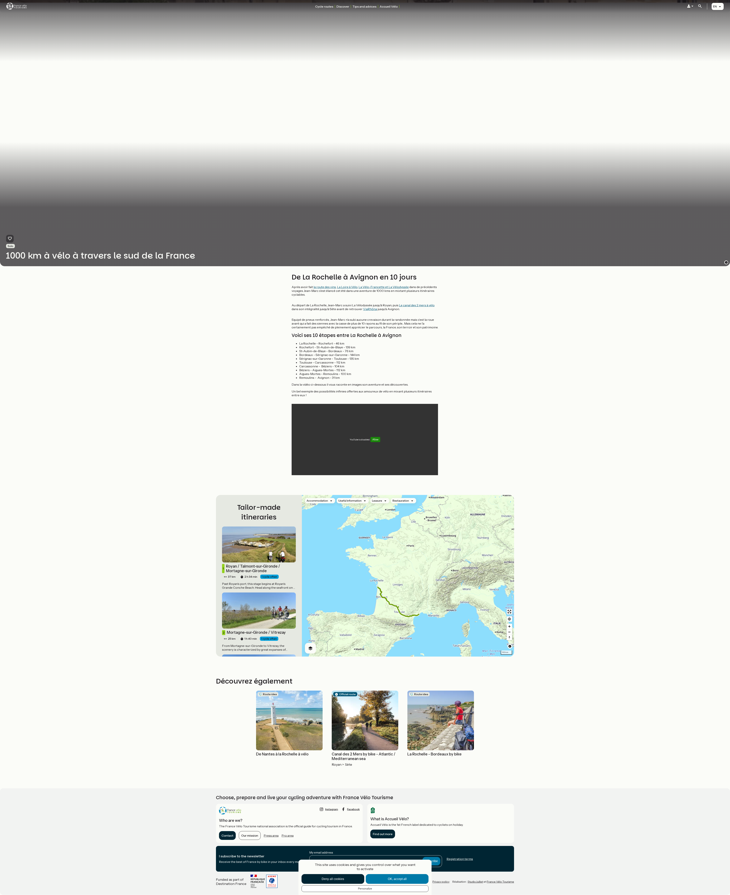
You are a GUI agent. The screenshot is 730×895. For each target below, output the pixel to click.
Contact (227, 835)
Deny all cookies (333, 879)
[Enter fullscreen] (509, 611)
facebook (353, 809)
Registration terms (460, 859)
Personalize (365, 888)
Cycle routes (324, 6)
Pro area (288, 835)
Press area (271, 835)
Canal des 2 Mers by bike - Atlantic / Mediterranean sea (363, 756)
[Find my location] (509, 619)
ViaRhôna (370, 309)
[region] (408, 576)
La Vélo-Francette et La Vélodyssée (384, 287)
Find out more (383, 834)
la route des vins (324, 287)
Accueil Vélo (389, 6)
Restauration (401, 500)
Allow (375, 439)
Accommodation (317, 500)
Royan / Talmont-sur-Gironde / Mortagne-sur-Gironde (251, 568)
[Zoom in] (509, 626)
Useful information (350, 500)
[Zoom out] (509, 632)
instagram (331, 809)
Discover (342, 6)
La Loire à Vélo (347, 287)
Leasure (377, 500)
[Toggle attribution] (510, 646)
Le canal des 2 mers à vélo (417, 305)
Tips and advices (364, 6)
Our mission (249, 835)
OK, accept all (397, 879)
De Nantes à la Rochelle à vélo (282, 754)
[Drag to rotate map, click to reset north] (509, 637)
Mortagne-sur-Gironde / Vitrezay (254, 632)
